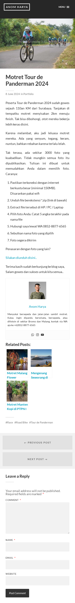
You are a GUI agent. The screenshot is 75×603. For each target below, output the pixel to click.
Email (11, 558)
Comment (13, 500)
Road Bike (22, 422)
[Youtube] (42, 335)
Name (10, 540)
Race (10, 422)
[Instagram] (37, 335)
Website (11, 574)
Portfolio (28, 93)
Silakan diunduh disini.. (21, 258)
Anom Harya (17, 7)
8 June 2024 (13, 93)
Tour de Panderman (42, 422)
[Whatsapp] (32, 335)
